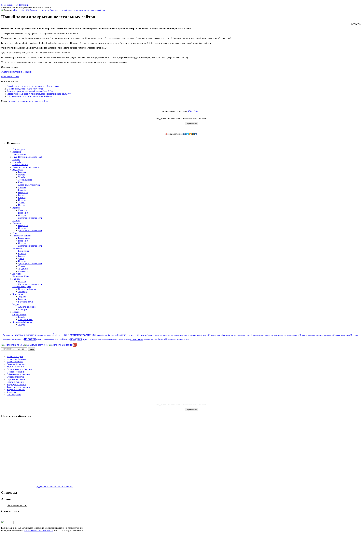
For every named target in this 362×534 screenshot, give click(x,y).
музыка (6, 339)
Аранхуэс (22, 309)
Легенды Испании (16, 364)
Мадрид (16, 304)
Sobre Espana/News (10, 76)
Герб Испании (19, 154)
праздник (76, 339)
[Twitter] (187, 134)
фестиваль (154, 339)
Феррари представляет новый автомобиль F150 (30, 91)
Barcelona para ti (25, 302)
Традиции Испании (16, 384)
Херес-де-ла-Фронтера (29, 185)
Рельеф (21, 195)
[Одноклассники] (190, 134)
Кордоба (22, 190)
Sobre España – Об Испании (14, 5)
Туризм (21, 202)
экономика (184, 339)
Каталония (17, 294)
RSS (190, 111)
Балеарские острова (21, 235)
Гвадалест (23, 256)
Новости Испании (137, 335)
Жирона (22, 296)
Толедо (21, 324)
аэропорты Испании (187, 335)
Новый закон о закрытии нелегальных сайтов (83, 10)
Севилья (22, 187)
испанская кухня (263, 335)
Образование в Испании (18, 374)
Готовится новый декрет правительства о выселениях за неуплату (39, 94)
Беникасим (23, 251)
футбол (176, 339)
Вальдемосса (24, 238)
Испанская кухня (15, 356)
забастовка (225, 335)
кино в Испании (300, 335)
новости (30, 339)
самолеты (109, 339)
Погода (21, 205)
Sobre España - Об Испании (25, 10)
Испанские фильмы (16, 359)
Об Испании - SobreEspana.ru (38, 530)
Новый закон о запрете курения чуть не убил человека (33, 86)
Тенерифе (22, 291)
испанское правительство (277, 335)
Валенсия (17, 248)
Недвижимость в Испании (19, 369)
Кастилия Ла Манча (22, 322)
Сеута (15, 233)
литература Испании (332, 335)
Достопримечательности (30, 218)
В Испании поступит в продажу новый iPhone (29, 96)
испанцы (290, 335)
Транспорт (151, 335)
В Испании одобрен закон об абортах (25, 89)
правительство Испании (59, 339)
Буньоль (22, 253)
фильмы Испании (165, 339)
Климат (16, 159)
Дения (21, 258)
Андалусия (17, 169)
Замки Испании (20, 164)
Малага (21, 174)
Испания (59, 334)
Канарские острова (21, 286)
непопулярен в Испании (20, 72)
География (17, 162)
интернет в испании (18, 101)
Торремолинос (25, 180)
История (16, 152)
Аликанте (23, 271)
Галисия (16, 279)
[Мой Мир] (193, 134)
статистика (136, 338)
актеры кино (175, 335)
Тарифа (21, 177)
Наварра (16, 312)
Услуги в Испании (16, 389)
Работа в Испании (15, 382)
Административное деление (26, 167)
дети (218, 335)
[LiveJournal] (196, 134)
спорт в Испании (124, 339)
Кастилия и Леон (20, 276)
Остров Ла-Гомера (27, 289)
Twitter (4, 72)
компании (312, 335)
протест (86, 339)
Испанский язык (100, 335)
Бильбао (22, 317)
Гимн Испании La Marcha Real (27, 157)
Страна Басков (19, 314)
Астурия (16, 223)
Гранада (22, 172)
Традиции (23, 268)
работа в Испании (99, 339)
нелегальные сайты (38, 101)
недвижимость (16, 339)
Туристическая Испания (18, 387)
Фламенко (158, 335)
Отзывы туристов (15, 377)
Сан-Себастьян (25, 319)
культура (320, 335)
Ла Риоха (16, 274)
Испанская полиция (80, 335)
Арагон (16, 208)
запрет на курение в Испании (246, 335)
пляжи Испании (42, 339)
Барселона (23, 299)
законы (233, 335)
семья (115, 339)
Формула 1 (166, 335)
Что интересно (14, 394)
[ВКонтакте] (184, 134)
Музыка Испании (15, 366)
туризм (147, 339)
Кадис (21, 182)
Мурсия (16, 220)
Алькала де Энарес (27, 307)
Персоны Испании (16, 379)
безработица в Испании (205, 335)
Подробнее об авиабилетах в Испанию (54, 486)
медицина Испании (349, 335)
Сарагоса (22, 210)
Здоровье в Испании (44, 335)
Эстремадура (18, 149)
